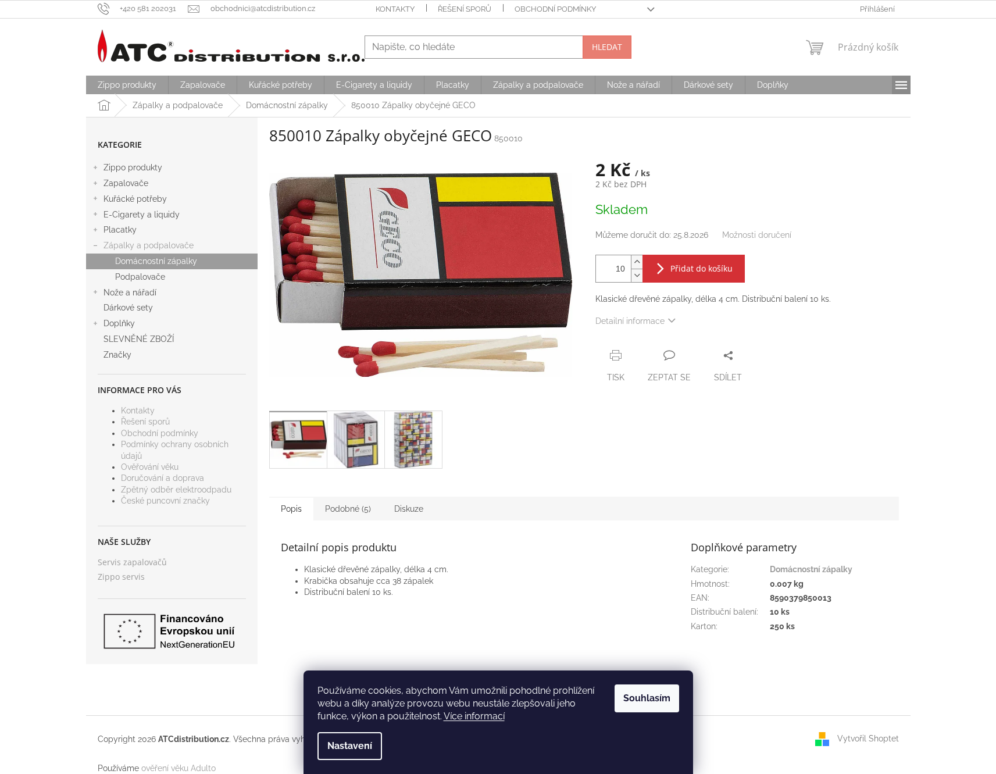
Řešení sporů (464, 9)
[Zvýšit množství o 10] (636, 262)
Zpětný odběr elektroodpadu (176, 489)
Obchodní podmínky (555, 9)
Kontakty (395, 9)
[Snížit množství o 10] (636, 275)
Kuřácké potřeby (135, 199)
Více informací (474, 716)
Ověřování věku (150, 467)
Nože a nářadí (129, 292)
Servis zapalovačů (132, 562)
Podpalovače (140, 276)
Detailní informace (630, 321)
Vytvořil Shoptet (868, 738)
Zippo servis (121, 576)
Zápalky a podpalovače (148, 245)
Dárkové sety (128, 307)
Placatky (120, 229)
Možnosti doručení (756, 235)
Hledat (607, 46)
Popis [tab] (291, 508)
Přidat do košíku (701, 268)
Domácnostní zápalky (156, 261)
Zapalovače (125, 183)
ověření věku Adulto (178, 768)
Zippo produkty (132, 167)
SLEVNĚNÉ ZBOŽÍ (138, 339)
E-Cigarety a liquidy (141, 214)
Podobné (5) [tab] (348, 508)
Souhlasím (646, 698)
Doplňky (119, 323)
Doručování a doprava (162, 478)
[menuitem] (127, 85)
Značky (117, 354)
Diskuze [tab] (408, 508)
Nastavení (349, 745)
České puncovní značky (165, 500)
